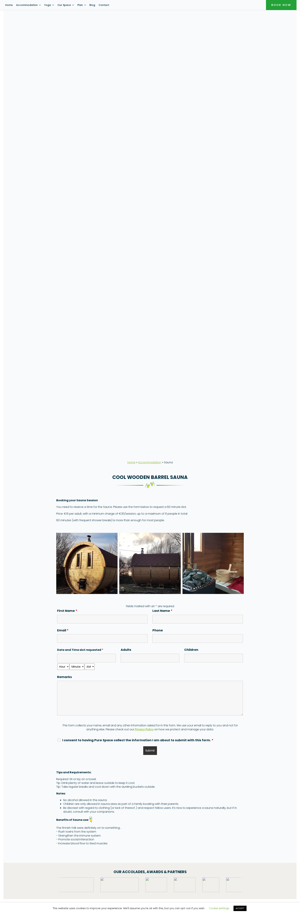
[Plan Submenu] (85, 5)
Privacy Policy (144, 729)
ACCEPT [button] (240, 908)
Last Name (162, 611)
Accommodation (27, 5)
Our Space (64, 5)
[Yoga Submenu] (53, 5)
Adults (128, 650)
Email (63, 630)
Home (9, 5)
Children (193, 650)
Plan (80, 5)
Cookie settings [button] (219, 908)
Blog (92, 5)
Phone (157, 630)
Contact (104, 5)
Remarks (64, 677)
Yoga (47, 5)
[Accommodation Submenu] (40, 5)
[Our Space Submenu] (73, 5)
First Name (67, 611)
